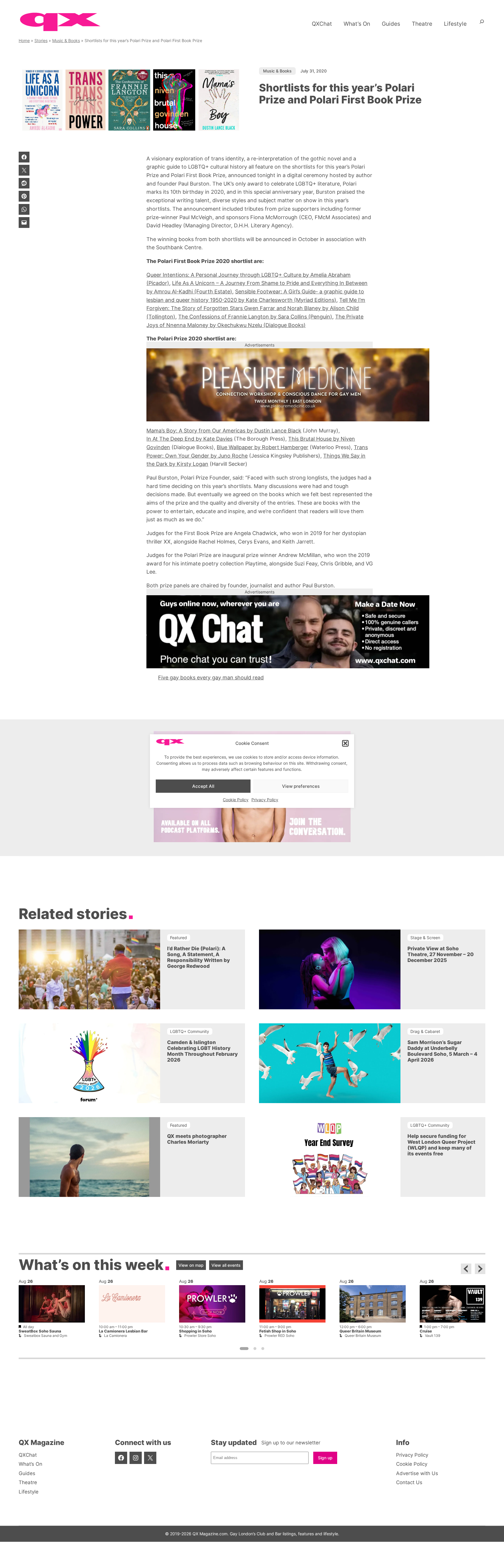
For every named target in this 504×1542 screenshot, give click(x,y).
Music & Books (66, 40)
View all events (226, 1265)
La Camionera (115, 1335)
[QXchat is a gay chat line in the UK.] (259, 631)
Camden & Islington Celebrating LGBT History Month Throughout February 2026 (202, 1051)
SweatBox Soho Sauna (40, 1331)
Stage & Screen (425, 937)
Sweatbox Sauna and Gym (45, 1335)
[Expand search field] (481, 23)
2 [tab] (254, 1348)
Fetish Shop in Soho (277, 1331)
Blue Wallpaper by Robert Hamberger (262, 447)
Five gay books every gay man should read (211, 677)
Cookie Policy (236, 799)
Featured (178, 937)
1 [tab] (244, 1348)
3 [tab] (262, 1348)
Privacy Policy (264, 799)
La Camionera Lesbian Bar (123, 1331)
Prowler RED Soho (279, 1335)
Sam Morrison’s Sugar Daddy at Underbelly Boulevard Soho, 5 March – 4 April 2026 (442, 1051)
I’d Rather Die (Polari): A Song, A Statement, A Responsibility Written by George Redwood (198, 957)
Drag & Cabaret (425, 1031)
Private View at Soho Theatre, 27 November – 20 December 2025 (440, 954)
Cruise (426, 1331)
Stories (41, 40)
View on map (191, 1265)
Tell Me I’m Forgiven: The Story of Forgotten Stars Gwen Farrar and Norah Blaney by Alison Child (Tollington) (255, 308)
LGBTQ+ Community (189, 1031)
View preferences (301, 786)
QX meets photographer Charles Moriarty (197, 1139)
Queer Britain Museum (360, 1331)
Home (24, 40)
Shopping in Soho (195, 1331)
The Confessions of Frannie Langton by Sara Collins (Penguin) (255, 317)
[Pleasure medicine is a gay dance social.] (259, 384)
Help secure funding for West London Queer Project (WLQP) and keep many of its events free (441, 1145)
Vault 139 (432, 1335)
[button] (345, 743)
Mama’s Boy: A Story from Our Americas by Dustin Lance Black (223, 431)
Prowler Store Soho (200, 1335)
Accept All (203, 786)
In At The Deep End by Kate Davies (189, 439)
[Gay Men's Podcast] (252, 840)
